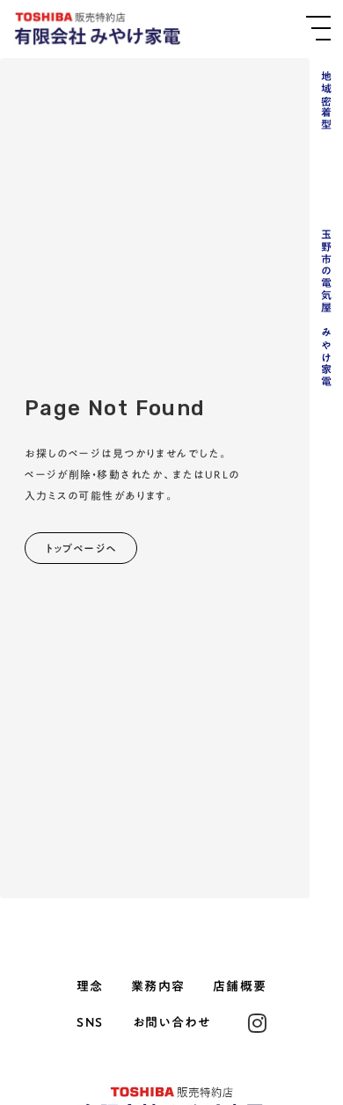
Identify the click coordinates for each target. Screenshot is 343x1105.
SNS (90, 1023)
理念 (90, 987)
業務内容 (158, 987)
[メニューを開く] (318, 28)
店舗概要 (240, 987)
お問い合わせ (171, 1023)
